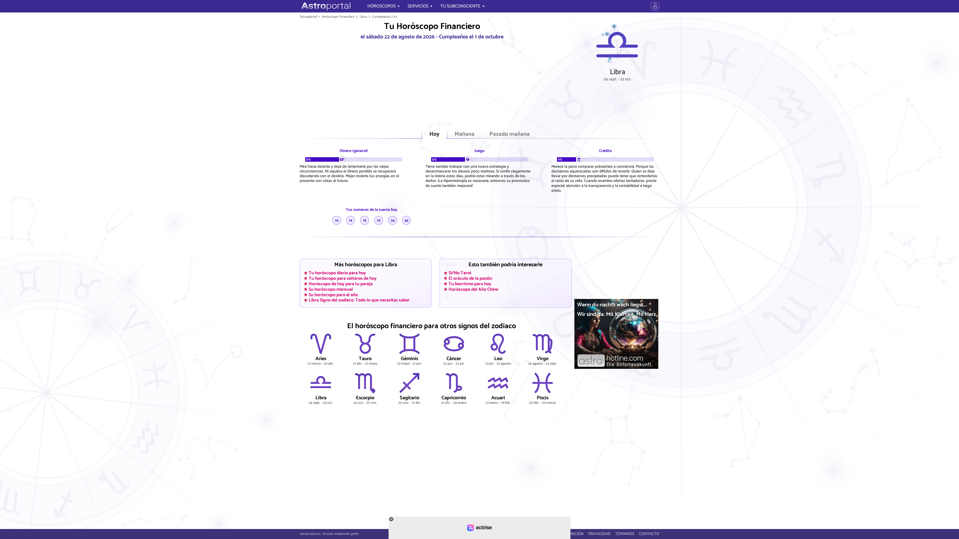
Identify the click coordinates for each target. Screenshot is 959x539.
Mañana (465, 134)
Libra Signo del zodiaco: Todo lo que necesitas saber (359, 300)
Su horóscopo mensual (331, 289)
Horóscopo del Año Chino (473, 289)
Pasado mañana (509, 134)
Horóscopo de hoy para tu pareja (341, 283)
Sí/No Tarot (460, 273)
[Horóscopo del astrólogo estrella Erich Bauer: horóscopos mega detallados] (325, 6)
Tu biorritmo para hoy (470, 283)
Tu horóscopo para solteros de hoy (343, 278)
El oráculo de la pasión (470, 278)
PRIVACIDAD (599, 534)
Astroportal (308, 17)
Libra (363, 17)
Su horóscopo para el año (333, 294)
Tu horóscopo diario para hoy (337, 273)
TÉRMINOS (624, 534)
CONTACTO (649, 534)
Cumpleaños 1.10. (384, 17)
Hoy (434, 134)
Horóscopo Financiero (338, 17)
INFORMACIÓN (570, 534)
